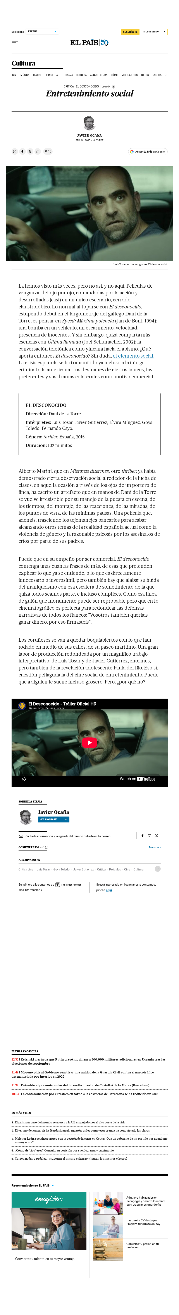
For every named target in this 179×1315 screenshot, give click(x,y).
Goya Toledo (61, 869)
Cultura (24, 63)
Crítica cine (26, 869)
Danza (69, 75)
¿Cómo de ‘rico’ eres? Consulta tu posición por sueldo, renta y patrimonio (64, 1150)
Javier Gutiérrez (83, 869)
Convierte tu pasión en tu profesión (142, 1245)
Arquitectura (98, 75)
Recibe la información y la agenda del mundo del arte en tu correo (67, 836)
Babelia (157, 75)
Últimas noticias (25, 1051)
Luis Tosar (43, 869)
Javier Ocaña (89, 135)
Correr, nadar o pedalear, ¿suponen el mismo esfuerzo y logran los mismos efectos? (71, 1158)
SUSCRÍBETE (130, 31)
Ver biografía (48, 819)
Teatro (37, 75)
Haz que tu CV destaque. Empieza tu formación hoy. (143, 1222)
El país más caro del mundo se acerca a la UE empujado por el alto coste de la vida (70, 1122)
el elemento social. (134, 356)
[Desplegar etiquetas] (158, 869)
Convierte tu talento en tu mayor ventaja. (45, 1259)
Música (25, 75)
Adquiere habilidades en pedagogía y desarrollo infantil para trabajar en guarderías (145, 1201)
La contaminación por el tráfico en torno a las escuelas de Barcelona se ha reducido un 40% (89, 1094)
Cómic (115, 75)
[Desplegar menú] (15, 42)
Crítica (101, 869)
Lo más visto (21, 1112)
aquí (109, 890)
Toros (145, 75)
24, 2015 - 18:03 (89, 140)
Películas (115, 869)
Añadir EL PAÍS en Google (150, 151)
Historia (81, 75)
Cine (14, 75)
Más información (29, 889)
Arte (59, 75)
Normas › (155, 847)
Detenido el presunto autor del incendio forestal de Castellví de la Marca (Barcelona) (85, 1085)
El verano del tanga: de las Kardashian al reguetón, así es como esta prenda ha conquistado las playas (82, 1130)
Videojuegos (130, 75)
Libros (49, 75)
